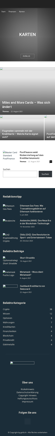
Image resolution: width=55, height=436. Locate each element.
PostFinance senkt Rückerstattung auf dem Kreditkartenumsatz (31, 155)
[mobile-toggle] (5, 4)
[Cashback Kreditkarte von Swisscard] (10, 290)
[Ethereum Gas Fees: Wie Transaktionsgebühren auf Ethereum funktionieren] (10, 209)
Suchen (6, 169)
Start (3, 11)
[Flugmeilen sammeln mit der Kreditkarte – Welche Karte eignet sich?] (22, 131)
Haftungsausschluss (27, 398)
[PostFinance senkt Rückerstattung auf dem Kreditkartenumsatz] (10, 156)
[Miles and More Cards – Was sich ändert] (27, 91)
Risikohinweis (27, 389)
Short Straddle (27, 258)
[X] (28, 421)
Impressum (27, 401)
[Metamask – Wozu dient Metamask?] (10, 275)
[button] (51, 4)
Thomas (5, 111)
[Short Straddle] (10, 261)
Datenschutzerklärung (27, 392)
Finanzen (12, 11)
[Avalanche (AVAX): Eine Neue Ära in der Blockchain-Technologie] (10, 224)
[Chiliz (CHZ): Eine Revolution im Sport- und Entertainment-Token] (10, 238)
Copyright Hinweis (28, 395)
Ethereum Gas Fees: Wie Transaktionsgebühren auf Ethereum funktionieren (33, 209)
